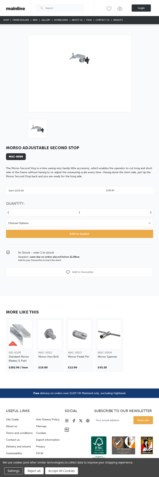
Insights (118, 20)
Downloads (61, 20)
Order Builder (20, 20)
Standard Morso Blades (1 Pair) (19, 358)
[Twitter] (81, 421)
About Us (77, 20)
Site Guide (12, 419)
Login (141, 8)
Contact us (13, 439)
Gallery (46, 20)
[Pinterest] (88, 421)
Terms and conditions (19, 433)
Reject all (34, 471)
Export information (48, 439)
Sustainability (14, 453)
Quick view (20, 343)
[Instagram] (67, 421)
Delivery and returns (18, 446)
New (35, 20)
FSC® (39, 453)
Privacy (40, 446)
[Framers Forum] (67, 430)
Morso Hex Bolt (48, 356)
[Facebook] (74, 421)
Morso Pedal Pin (78, 356)
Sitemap (41, 426)
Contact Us (103, 20)
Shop (6, 20)
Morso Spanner (107, 356)
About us (11, 426)
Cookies (41, 433)
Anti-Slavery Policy (48, 419)
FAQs (89, 20)
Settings (14, 471)
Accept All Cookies (61, 471)
